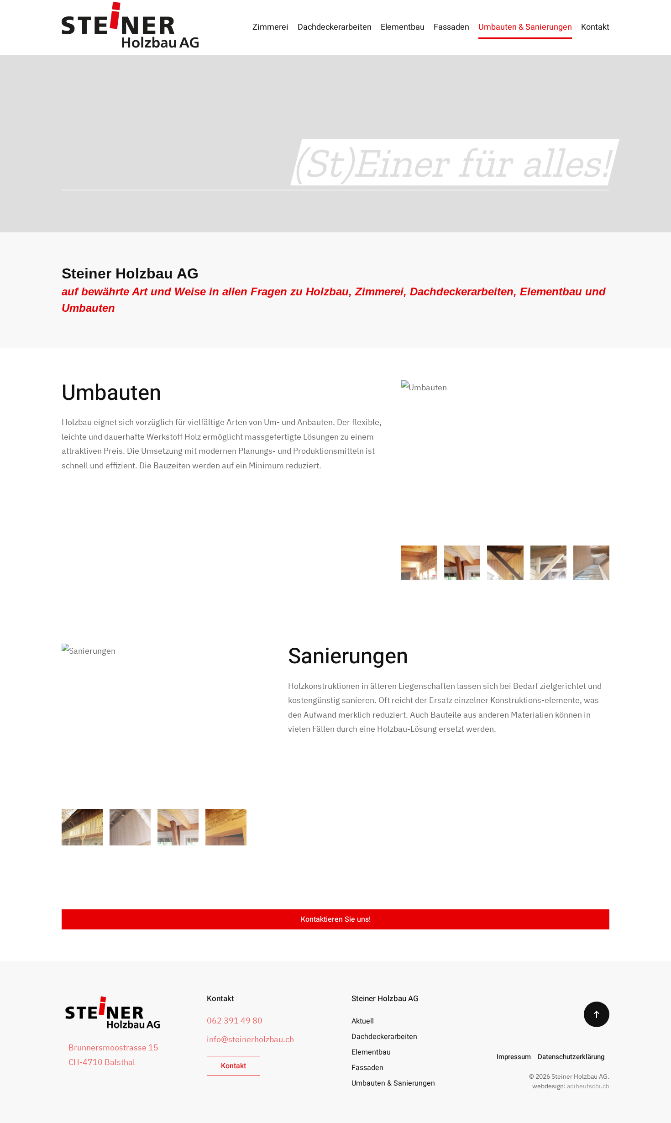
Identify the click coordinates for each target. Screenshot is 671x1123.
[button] (596, 1014)
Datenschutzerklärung (571, 1057)
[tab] (419, 563)
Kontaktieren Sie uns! (336, 919)
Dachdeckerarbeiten (335, 27)
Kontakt (595, 27)
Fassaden (451, 27)
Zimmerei (270, 27)
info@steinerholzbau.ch (250, 1039)
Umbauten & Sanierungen (525, 27)
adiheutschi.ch (588, 1086)
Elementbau (403, 27)
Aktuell (362, 1021)
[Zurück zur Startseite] (130, 27)
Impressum (514, 1057)
